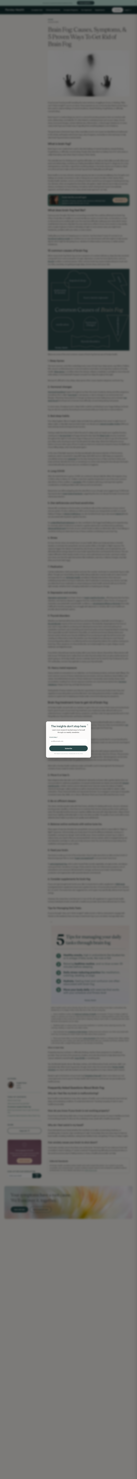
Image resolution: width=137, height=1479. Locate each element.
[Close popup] (87, 725)
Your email (53, 737)
